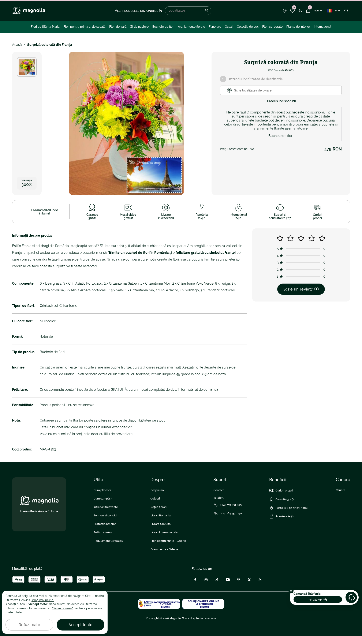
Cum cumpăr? (103, 498)
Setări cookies (103, 532)
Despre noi (157, 490)
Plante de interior (298, 26)
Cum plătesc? (102, 490)
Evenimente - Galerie (164, 549)
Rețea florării (158, 507)
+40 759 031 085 (318, 599)
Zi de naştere (139, 26)
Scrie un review (298, 289)
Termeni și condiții (105, 515)
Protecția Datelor (105, 523)
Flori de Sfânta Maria (45, 26)
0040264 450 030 (231, 513)
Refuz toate (29, 624)
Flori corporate (272, 26)
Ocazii (229, 26)
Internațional (322, 26)
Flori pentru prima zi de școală (84, 26)
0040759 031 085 (231, 504)
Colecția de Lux (247, 26)
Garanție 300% (285, 499)
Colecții (155, 498)
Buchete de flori (163, 26)
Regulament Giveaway (108, 540)
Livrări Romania (160, 515)
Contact (218, 490)
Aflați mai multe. (42, 600)
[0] (292, 11)
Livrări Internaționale (164, 532)
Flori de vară (118, 26)
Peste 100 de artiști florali (292, 507)
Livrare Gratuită (160, 523)
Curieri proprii (284, 490)
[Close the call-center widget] (291, 590)
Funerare (215, 26)
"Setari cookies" (62, 608)
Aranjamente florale (191, 26)
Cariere (340, 490)
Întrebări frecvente (106, 507)
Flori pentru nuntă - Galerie (168, 540)
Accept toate (80, 624)
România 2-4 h (285, 516)
